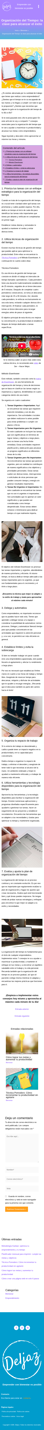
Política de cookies (23, 1411)
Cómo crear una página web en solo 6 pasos (20, 1279)
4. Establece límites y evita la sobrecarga (20, 168)
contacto (26, 1398)
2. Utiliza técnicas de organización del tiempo (21, 157)
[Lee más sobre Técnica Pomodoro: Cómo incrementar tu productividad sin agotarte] (22, 1079)
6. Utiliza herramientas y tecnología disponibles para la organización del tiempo (22, 175)
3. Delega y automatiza (13, 165)
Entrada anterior (22, 1009)
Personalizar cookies (8, 1416)
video (36, 363)
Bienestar (9, 1062)
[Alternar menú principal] (39, 6)
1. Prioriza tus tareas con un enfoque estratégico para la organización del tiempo (20, 152)
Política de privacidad (9, 1411)
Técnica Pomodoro (15, 160)
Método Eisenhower (16, 162)
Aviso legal (20, 1416)
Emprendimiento (12, 1298)
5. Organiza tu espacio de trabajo (17, 171)
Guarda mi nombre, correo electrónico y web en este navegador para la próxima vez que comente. (20, 1199)
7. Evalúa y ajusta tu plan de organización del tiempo (21, 181)
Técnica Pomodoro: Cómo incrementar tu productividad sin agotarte (22, 1095)
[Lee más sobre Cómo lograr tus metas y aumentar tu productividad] (22, 1043)
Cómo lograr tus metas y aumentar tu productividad (19, 1058)
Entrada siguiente (22, 1016)
